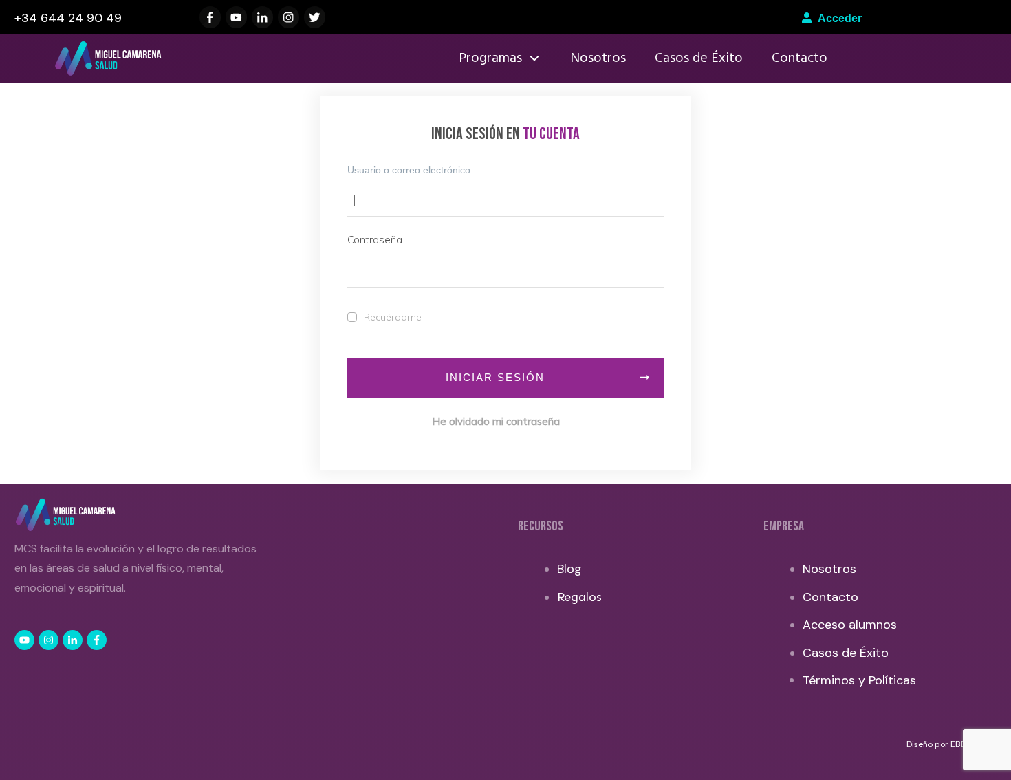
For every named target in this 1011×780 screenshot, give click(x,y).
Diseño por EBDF (939, 744)
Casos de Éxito (846, 652)
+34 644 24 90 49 (68, 18)
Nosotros (829, 569)
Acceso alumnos (850, 624)
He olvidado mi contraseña (504, 421)
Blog (569, 569)
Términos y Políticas (859, 680)
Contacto (830, 597)
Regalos (579, 597)
